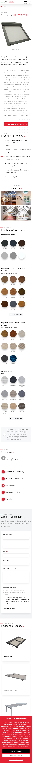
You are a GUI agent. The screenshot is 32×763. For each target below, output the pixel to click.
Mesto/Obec (7, 560)
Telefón (5, 552)
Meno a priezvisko (8, 534)
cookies (8, 601)
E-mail (5, 543)
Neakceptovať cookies (16, 755)
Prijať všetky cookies (16, 751)
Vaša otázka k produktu (10, 569)
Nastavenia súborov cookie (16, 760)
